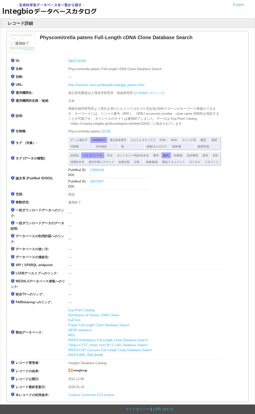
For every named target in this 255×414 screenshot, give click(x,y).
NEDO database (80, 330)
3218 (105, 131)
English (238, 4)
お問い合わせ (163, 409)
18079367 (97, 181)
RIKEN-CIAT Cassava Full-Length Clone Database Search (110, 350)
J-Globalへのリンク (149, 93)
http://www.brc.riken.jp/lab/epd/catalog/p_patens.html (106, 85)
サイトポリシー (137, 409)
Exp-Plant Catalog (81, 310)
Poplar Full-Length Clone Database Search (98, 325)
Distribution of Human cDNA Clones (94, 315)
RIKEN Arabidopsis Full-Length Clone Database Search (108, 340)
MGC (72, 335)
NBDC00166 (77, 61)
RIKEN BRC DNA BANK (85, 355)
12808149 (97, 170)
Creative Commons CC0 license (91, 395)
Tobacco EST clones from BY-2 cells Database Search (107, 345)
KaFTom (74, 320)
